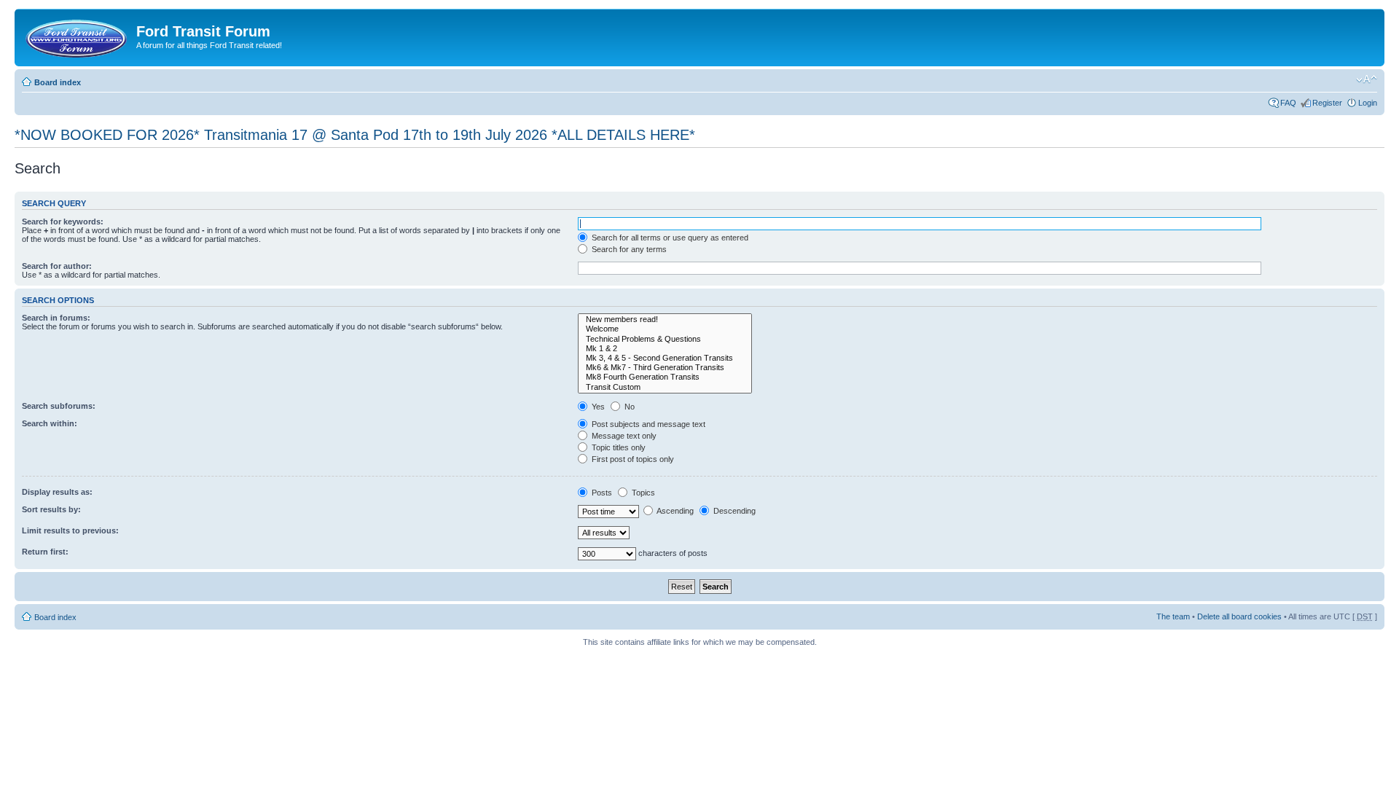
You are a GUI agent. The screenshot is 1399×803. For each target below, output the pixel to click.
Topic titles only (617, 447)
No (628, 406)
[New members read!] (665, 319)
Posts (600, 492)
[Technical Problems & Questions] (665, 339)
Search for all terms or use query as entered (668, 237)
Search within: (49, 423)
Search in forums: (56, 317)
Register (1327, 102)
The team (1173, 616)
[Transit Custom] (665, 387)
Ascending (674, 510)
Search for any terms (628, 249)
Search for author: (57, 266)
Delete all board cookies (1239, 616)
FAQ (1288, 102)
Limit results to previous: (70, 530)
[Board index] (77, 35)
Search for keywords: (62, 221)
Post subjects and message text (647, 424)
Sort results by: (51, 509)
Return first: (45, 551)
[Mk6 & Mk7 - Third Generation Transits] (665, 367)
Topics (642, 492)
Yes (597, 406)
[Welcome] (665, 329)
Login (1367, 102)
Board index (57, 82)
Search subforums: (58, 406)
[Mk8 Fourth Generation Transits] (665, 377)
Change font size (1366, 79)
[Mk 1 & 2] (665, 348)
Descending (733, 510)
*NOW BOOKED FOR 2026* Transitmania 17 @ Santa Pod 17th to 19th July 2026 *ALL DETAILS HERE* (355, 135)
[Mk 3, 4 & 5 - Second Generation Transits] (665, 358)
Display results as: (57, 491)
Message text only (623, 435)
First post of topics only (631, 459)
